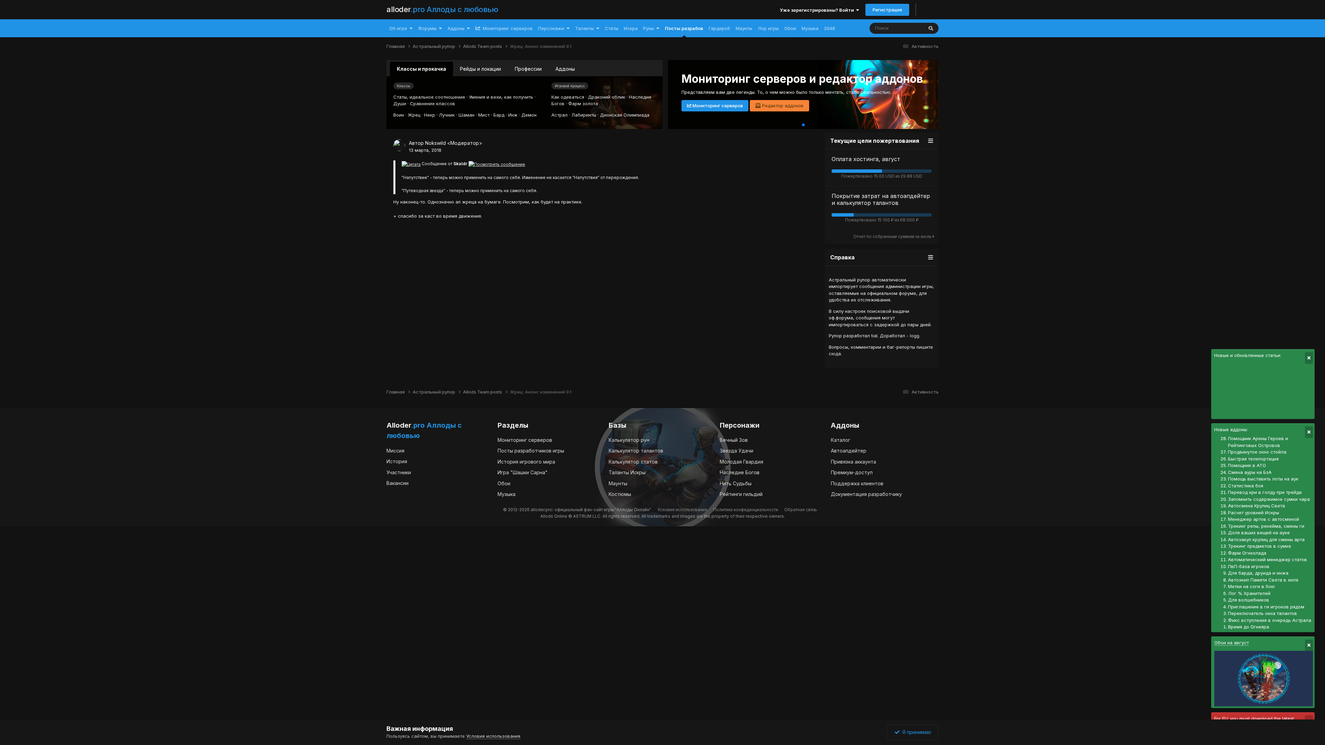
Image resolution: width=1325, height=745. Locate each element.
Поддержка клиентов (857, 483)
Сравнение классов (432, 103)
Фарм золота (583, 103)
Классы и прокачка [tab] (421, 69)
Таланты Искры (627, 472)
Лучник (447, 115)
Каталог (840, 440)
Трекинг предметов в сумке (1259, 546)
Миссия (395, 451)
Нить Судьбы (736, 483)
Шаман (466, 115)
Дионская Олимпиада (624, 115)
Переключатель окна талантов (1262, 613)
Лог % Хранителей (1249, 593)
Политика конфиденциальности (745, 509)
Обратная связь (800, 509)
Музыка (810, 28)
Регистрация (887, 9)
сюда (835, 353)
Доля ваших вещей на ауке (1259, 532)
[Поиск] (931, 28)
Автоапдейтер (848, 451)
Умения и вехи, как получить (501, 97)
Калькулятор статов (633, 462)
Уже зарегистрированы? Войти (818, 10)
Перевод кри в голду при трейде (1265, 492)
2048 (829, 28)
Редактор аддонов (782, 105)
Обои (790, 28)
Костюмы (620, 494)
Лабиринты (583, 115)
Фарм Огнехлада (1247, 553)
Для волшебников (1248, 600)
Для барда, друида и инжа (1258, 573)
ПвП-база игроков (1248, 566)
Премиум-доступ (852, 472)
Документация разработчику (866, 494)
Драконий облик (606, 97)
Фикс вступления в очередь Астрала (1269, 620)
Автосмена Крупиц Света (1256, 505)
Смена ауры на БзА (1250, 472)
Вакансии (397, 483)
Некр (429, 115)
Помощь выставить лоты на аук (1263, 478)
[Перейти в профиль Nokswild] (399, 145)
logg (914, 335)
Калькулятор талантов (636, 451)
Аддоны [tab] (565, 69)
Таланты (584, 28)
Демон (529, 115)
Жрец (414, 115)
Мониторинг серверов (507, 28)
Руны (648, 28)
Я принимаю (915, 732)
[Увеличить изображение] (411, 163)
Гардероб (719, 28)
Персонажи (551, 28)
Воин (398, 115)
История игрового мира (526, 462)
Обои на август (1231, 642)
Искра (631, 28)
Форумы (427, 28)
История (396, 461)
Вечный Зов (734, 440)
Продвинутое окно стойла (1257, 452)
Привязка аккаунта (853, 462)
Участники (398, 472)
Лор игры (768, 28)
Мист (484, 115)
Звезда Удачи (736, 451)
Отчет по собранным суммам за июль (893, 236)
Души (399, 103)
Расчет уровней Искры (1253, 512)
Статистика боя (1245, 485)
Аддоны (456, 28)
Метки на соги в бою (1251, 586)
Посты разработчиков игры (531, 451)
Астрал (559, 115)
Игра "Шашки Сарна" (523, 472)
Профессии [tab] (528, 69)
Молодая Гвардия (741, 462)
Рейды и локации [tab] (480, 69)
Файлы (907, 28)
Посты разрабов (684, 28)
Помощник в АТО (1247, 465)
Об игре (398, 28)
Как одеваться (567, 97)
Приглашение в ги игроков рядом (1266, 606)
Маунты (744, 28)
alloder (442, 9)
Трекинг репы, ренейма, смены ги (1266, 526)
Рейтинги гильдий (741, 494)
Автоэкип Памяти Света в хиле (1263, 580)
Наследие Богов (739, 472)
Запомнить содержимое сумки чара (1269, 499)
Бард (498, 115)
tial (874, 335)
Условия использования (682, 509)
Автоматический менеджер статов (1267, 559)
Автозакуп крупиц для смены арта (1266, 539)
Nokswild (435, 143)
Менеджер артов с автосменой (1263, 519)
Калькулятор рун (629, 440)
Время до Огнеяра (1248, 626)
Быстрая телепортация (1253, 458)
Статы (611, 28)
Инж (513, 115)
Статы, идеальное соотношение (429, 97)
